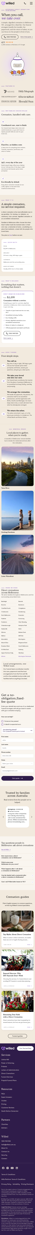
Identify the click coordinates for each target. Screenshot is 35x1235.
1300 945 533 (11, 37)
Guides (3, 1100)
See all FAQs (5, 849)
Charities (4, 1124)
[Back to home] (7, 1048)
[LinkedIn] (17, 1168)
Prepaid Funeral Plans (8, 1080)
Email (3, 767)
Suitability (16, 1184)
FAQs (3, 1094)
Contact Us (5, 1151)
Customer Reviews (7, 1107)
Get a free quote (25, 37)
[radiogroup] (17, 722)
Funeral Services (7, 1077)
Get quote (15, 778)
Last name (4, 744)
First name (4, 736)
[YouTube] (12, 1168)
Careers (4, 1158)
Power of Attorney (7, 1063)
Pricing (3, 1104)
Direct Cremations (7, 1073)
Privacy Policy (6, 1184)
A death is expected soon (12, 724)
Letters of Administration (10, 1070)
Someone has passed (11, 721)
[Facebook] (3, 1168)
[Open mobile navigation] (31, 3)
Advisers (4, 1128)
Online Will (5, 1059)
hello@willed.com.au (8, 1144)
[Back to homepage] (7, 3)
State (3, 760)
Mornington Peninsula (25, 656)
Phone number (6, 752)
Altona (3, 656)
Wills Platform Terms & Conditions (13, 1179)
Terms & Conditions (8, 1174)
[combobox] (17, 763)
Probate (4, 1066)
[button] (3, 817)
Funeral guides (17, 1036)
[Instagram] (7, 1168)
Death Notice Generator (9, 1111)
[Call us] (25, 3)
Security (4, 1155)
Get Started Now (25, 1048)
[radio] (2, 721)
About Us (4, 1148)
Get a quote (7, 338)
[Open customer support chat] (31, 1231)
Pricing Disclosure (27, 1184)
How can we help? (7, 717)
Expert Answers (6, 1097)
